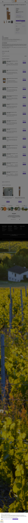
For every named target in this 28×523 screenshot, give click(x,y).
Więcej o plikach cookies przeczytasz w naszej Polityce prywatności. (9, 517)
